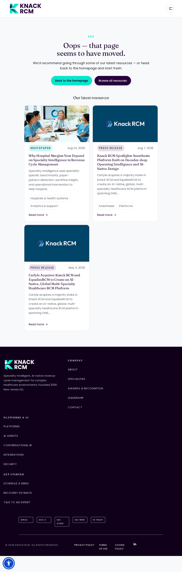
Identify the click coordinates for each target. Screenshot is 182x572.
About (72, 369)
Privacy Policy (84, 545)
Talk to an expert (17, 502)
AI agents (11, 436)
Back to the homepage (71, 81)
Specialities (76, 379)
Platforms (12, 426)
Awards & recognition (85, 388)
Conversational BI (18, 445)
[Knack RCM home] (26, 8)
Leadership (76, 398)
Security (10, 464)
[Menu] (169, 8)
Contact (75, 407)
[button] (9, 563)
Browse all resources (113, 81)
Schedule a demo (16, 483)
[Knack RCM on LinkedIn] (135, 544)
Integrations (14, 454)
